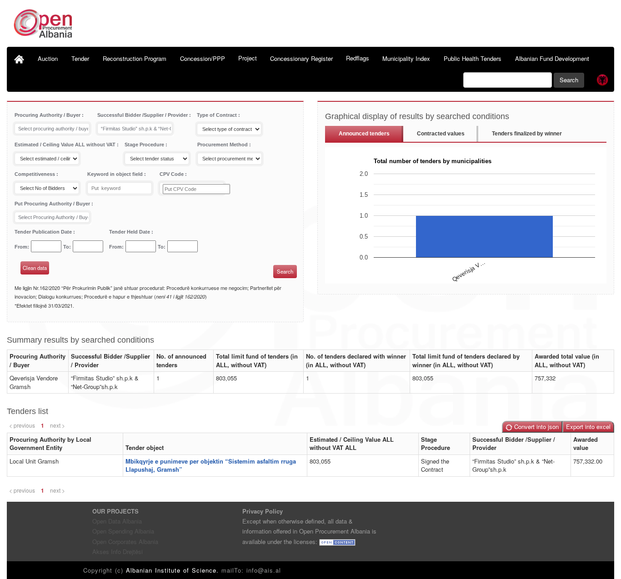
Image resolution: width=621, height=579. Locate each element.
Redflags (357, 58)
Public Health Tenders (472, 58)
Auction (48, 58)
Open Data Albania (117, 521)
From (21, 247)
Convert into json (535, 426)
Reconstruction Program (134, 58)
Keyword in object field (115, 174)
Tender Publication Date (44, 232)
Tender (80, 58)
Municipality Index (406, 58)
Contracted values (441, 133)
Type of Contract (217, 115)
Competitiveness (35, 174)
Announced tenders (364, 133)
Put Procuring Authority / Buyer (53, 203)
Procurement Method (223, 144)
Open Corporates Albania (125, 541)
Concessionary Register (301, 58)
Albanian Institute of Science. (173, 570)
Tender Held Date (130, 232)
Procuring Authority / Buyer (48, 115)
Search (569, 79)
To (66, 247)
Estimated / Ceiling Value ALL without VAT (66, 144)
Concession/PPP (202, 58)
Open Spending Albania (123, 531)
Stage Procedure (145, 144)
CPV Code (172, 174)
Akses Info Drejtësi (117, 551)
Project (247, 58)
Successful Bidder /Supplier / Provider (143, 115)
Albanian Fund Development (552, 58)
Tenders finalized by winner (527, 133)
